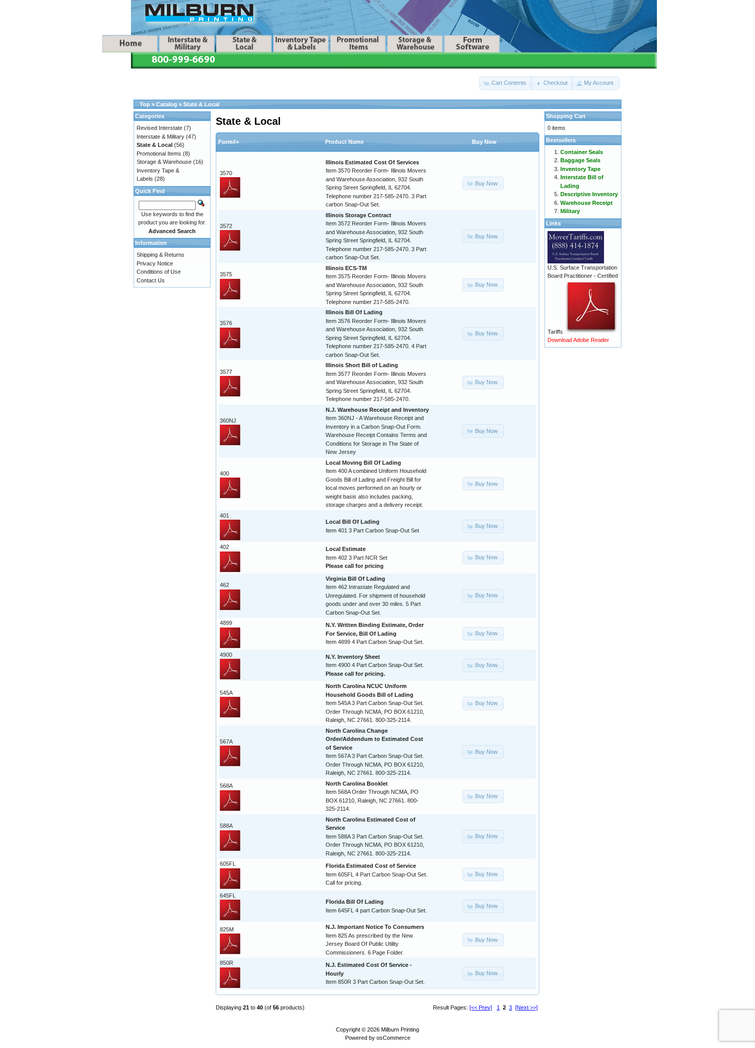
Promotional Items (159, 153)
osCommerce (393, 1038)
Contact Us (151, 280)
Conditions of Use (159, 272)
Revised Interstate (159, 128)
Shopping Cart (566, 116)
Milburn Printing (400, 1029)
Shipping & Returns (160, 255)
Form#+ (228, 142)
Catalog (166, 104)
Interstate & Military (160, 137)
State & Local (201, 104)
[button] (506, 83)
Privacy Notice (155, 263)
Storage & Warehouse (164, 162)
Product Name (344, 142)
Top (145, 104)
